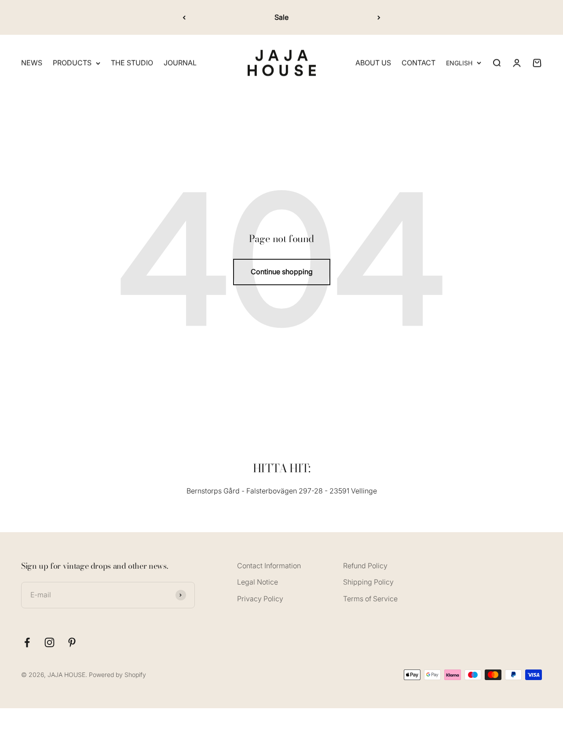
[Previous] (184, 17)
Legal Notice (257, 581)
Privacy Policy (260, 598)
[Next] (378, 17)
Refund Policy (365, 565)
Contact (418, 63)
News (31, 63)
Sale (281, 17)
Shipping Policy (368, 581)
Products (72, 63)
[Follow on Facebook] (27, 642)
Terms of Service (370, 598)
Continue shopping (282, 271)
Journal (180, 63)
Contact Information (269, 565)
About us (373, 63)
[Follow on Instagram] (49, 642)
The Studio (132, 63)
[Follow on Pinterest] (72, 642)
